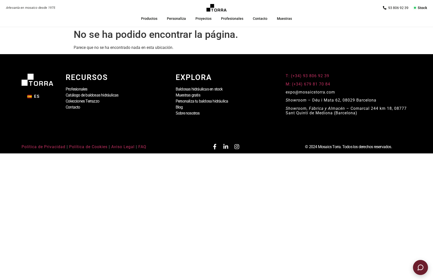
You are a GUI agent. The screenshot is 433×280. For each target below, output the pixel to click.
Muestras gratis (188, 95)
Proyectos (203, 19)
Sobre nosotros (188, 113)
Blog (179, 107)
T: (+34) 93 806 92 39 (308, 75)
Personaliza (176, 19)
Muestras (284, 19)
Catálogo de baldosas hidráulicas (92, 95)
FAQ (142, 146)
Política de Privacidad (43, 146)
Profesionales (232, 19)
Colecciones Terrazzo (82, 101)
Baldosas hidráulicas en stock (199, 89)
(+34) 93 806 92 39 (395, 8)
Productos (149, 19)
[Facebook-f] (215, 146)
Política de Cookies (88, 146)
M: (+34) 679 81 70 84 (308, 84)
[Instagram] (237, 146)
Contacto (260, 19)
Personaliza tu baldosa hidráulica (202, 101)
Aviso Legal (123, 146)
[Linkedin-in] (226, 146)
